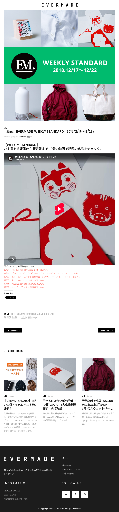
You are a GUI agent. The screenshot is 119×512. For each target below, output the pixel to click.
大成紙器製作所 (29, 317)
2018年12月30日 (10, 136)
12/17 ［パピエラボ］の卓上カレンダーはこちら (26, 269)
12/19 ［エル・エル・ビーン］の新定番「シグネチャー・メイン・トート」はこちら (42, 276)
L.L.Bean (49, 313)
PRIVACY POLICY (12, 490)
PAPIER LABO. (11, 317)
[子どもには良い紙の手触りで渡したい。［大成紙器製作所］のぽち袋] (59, 374)
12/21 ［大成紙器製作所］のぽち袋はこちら (24, 283)
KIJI (41, 313)
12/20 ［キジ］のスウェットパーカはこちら (24, 280)
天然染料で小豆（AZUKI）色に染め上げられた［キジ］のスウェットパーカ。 (98, 404)
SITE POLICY (10, 494)
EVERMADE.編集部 (25, 136)
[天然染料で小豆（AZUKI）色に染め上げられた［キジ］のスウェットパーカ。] (98, 374)
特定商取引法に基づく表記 (16, 498)
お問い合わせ (68, 473)
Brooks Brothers (27, 313)
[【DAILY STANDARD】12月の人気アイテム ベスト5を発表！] (20, 374)
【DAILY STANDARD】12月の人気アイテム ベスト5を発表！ (20, 404)
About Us (66, 465)
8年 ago (11, 396)
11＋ (13, 313)
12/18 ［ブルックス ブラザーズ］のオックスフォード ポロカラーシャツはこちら (41, 273)
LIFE (5, 128)
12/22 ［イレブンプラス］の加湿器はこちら (24, 287)
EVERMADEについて (71, 469)
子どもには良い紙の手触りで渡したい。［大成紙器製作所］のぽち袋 (59, 404)
